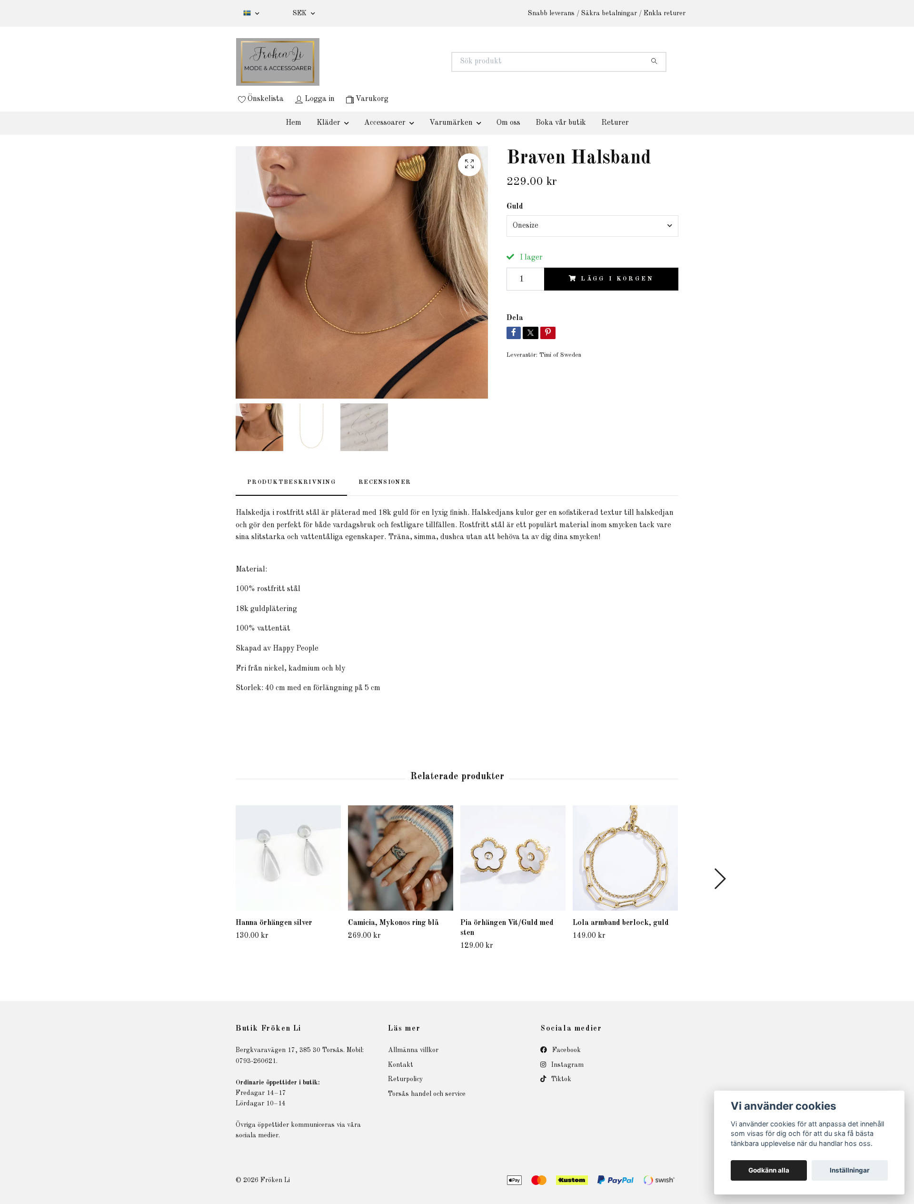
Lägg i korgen (617, 279)
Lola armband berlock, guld (621, 923)
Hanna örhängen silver (274, 923)
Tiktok (560, 1079)
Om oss (508, 123)
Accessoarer (385, 123)
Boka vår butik (561, 123)
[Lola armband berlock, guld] (625, 858)
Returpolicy (405, 1079)
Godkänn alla (768, 1170)
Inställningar (850, 1170)
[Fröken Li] (346, 61)
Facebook (565, 1050)
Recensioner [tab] (384, 482)
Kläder (328, 123)
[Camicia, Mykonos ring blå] (400, 858)
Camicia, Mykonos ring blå (393, 923)
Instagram (566, 1065)
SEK (300, 13)
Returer (615, 123)
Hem (293, 123)
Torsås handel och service (427, 1094)
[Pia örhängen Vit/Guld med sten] (513, 858)
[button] (719, 878)
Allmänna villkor (413, 1050)
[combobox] (592, 225)
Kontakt (400, 1065)
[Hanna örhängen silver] (288, 858)
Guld (515, 207)
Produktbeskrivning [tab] (291, 482)
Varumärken (451, 123)
